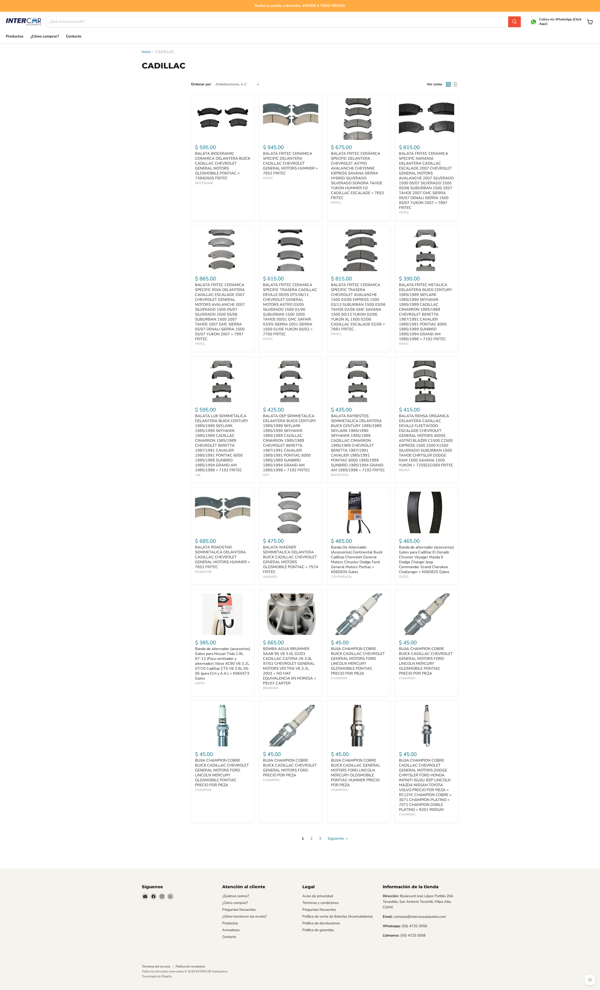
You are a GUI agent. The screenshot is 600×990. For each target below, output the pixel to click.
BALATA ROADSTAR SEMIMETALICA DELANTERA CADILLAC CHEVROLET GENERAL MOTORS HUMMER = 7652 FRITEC (222, 557)
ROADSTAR (203, 572)
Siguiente (336, 838)
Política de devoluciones (321, 923)
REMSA (404, 470)
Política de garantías (318, 930)
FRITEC (268, 178)
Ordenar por (201, 84)
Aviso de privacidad (317, 896)
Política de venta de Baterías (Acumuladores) (337, 916)
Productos (14, 36)
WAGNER (270, 577)
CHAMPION (339, 678)
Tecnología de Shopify (157, 976)
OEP (266, 475)
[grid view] (448, 84)
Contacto (73, 36)
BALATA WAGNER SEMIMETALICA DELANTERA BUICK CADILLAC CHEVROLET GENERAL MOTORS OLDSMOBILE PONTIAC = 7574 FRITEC (290, 559)
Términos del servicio (156, 966)
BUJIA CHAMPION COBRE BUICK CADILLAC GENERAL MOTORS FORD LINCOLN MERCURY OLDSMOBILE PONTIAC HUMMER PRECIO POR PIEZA (355, 773)
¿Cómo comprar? (44, 36)
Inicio (146, 52)
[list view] (455, 84)
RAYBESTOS (340, 475)
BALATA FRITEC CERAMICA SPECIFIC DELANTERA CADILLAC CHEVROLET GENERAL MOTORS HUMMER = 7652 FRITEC (290, 163)
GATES (404, 577)
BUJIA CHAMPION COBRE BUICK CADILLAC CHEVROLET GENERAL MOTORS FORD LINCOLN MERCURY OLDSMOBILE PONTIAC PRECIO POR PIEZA (358, 661)
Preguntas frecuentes (239, 909)
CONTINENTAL (341, 577)
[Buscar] (514, 21)
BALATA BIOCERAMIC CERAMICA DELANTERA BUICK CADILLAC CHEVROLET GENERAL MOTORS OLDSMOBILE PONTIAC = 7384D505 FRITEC (222, 166)
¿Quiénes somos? (235, 896)
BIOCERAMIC (204, 183)
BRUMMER (270, 688)
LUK (198, 475)
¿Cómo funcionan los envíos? (244, 916)
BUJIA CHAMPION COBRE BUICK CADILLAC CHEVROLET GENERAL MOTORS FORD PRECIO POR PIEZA (290, 768)
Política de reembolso (190, 966)
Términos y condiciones (320, 902)
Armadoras (231, 930)
